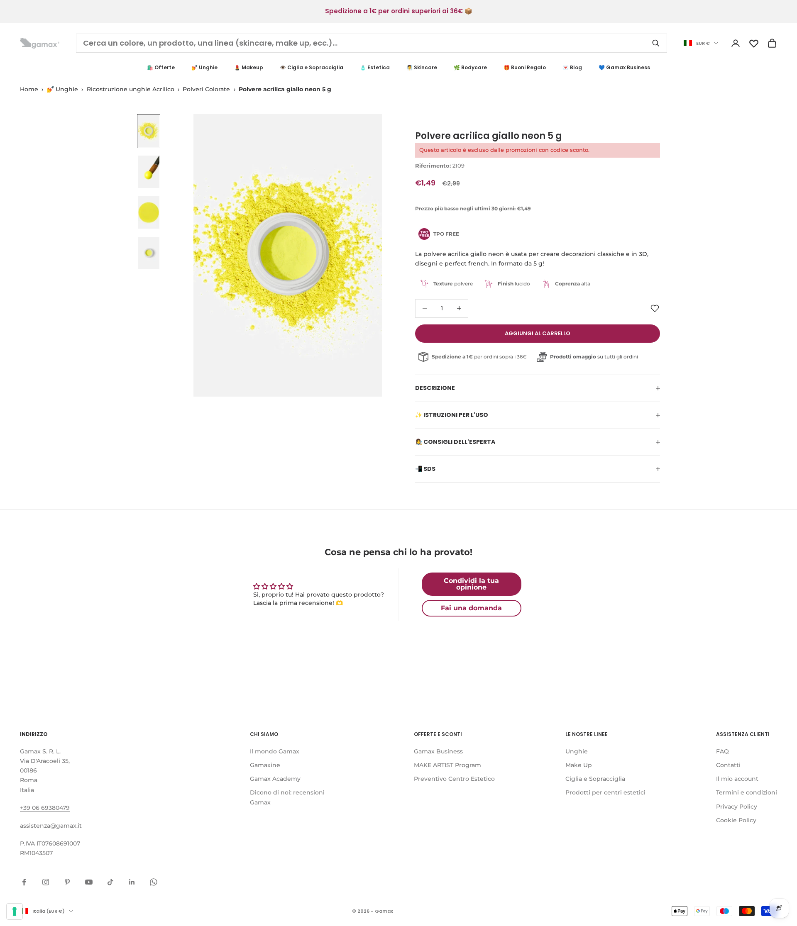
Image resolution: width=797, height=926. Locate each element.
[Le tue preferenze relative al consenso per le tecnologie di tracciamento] (14, 911)
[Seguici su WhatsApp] (153, 882)
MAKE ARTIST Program (447, 765)
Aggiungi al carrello (537, 333)
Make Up (578, 765)
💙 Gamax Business (624, 67)
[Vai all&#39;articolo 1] (148, 131)
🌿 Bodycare (470, 67)
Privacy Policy (736, 806)
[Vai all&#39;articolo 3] (148, 212)
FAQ (722, 751)
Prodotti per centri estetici (605, 792)
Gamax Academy (275, 778)
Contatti (728, 765)
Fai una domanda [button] (471, 608)
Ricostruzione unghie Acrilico (130, 89)
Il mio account (737, 778)
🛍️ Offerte (161, 67)
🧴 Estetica (375, 67)
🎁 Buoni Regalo (525, 67)
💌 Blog (572, 67)
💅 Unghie (204, 67)
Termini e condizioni (746, 792)
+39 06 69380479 (45, 807)
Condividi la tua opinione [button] (471, 584)
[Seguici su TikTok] (110, 882)
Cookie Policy (736, 820)
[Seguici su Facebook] (24, 882)
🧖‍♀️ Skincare (421, 67)
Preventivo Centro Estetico (454, 778)
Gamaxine (265, 765)
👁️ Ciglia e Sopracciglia (311, 67)
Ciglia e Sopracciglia (595, 778)
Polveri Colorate (206, 89)
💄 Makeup (248, 67)
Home (29, 89)
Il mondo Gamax (274, 751)
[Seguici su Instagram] (46, 882)
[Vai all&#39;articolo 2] (148, 172)
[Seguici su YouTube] (89, 882)
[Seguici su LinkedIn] (132, 882)
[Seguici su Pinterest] (67, 882)
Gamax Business (438, 751)
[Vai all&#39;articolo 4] (148, 253)
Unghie (576, 751)
